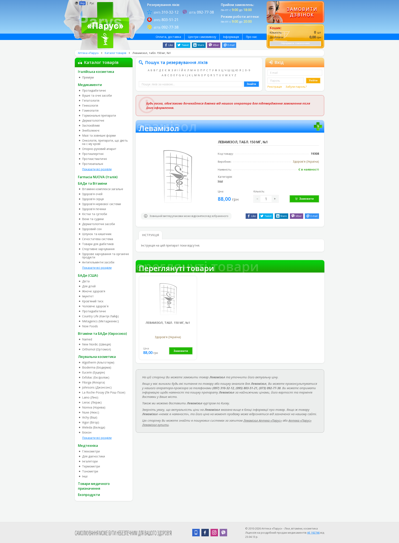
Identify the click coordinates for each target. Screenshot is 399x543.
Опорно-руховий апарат (99, 149)
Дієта (86, 281)
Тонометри (90, 471)
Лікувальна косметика (97, 356)
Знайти (251, 84)
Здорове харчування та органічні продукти (105, 255)
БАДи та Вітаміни (92, 183)
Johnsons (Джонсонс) (97, 387)
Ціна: (221, 191)
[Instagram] (214, 532)
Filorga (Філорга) (93, 382)
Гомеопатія (90, 110)
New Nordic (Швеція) (96, 344)
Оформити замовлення (295, 43)
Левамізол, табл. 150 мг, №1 (168, 323)
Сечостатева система (97, 239)
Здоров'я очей (92, 194)
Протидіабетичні (94, 90)
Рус (92, 3)
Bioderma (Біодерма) (96, 367)
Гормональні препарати (99, 115)
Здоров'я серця (93, 199)
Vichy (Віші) (89, 417)
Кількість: (259, 191)
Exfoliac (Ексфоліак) (95, 377)
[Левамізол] (168, 299)
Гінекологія (90, 105)
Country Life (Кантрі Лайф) (100, 316)
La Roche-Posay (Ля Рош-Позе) (103, 392)
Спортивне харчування (98, 249)
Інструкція (150, 235)
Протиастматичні (94, 159)
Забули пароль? (296, 86)
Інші (84, 476)
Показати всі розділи (97, 169)
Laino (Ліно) (90, 397)
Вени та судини (93, 219)
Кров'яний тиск (92, 301)
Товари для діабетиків (98, 244)
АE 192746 (313, 532)
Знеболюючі (90, 130)
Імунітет (88, 296)
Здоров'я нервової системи (101, 204)
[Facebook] (205, 532)
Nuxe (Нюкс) (90, 412)
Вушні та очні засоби (97, 95)
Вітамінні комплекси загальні (102, 189)
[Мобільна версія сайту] (196, 532)
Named (87, 339)
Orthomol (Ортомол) (96, 349)
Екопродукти (89, 494)
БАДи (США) (88, 275)
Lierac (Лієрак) (92, 402)
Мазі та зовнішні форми (99, 135)
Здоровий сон (92, 229)
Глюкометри (91, 451)
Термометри (91, 466)
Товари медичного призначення (94, 486)
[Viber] (223, 532)
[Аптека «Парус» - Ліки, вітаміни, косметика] (104, 25)
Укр (82, 3)
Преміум (88, 77)
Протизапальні (92, 164)
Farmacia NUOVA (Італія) (98, 177)
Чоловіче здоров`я (95, 306)
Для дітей (89, 286)
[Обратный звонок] (295, 12)
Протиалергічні (92, 154)
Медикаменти (90, 84)
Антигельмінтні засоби (98, 262)
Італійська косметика (96, 71)
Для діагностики (93, 456)
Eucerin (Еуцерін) (93, 372)
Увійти (313, 80)
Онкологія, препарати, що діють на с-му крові (105, 142)
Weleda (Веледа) (93, 427)
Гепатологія (90, 100)
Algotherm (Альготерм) (98, 362)
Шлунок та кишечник (97, 234)
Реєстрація (274, 86)
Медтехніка (88, 445)
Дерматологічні (93, 120)
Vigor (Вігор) (90, 422)
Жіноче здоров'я (93, 291)
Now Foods (90, 326)
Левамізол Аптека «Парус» (262, 420)
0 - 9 (247, 70)
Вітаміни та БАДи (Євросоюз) (102, 333)
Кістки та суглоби (94, 214)
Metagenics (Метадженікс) (100, 321)
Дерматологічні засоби (98, 224)
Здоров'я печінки (94, 209)
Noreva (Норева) (93, 407)
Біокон (86, 432)
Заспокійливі (91, 125)
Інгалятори (90, 461)
